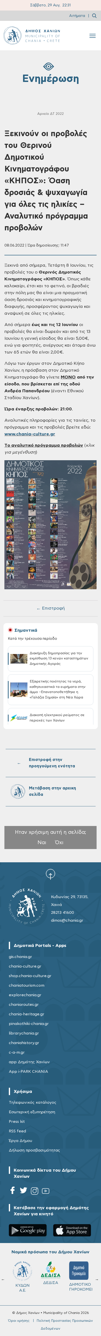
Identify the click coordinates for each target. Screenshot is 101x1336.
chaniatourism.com (26, 985)
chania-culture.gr (25, 966)
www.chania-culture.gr (29, 434)
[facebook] (12, 1191)
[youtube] (45, 1191)
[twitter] (23, 1191)
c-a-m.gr (17, 1052)
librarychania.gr (24, 1033)
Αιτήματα (77, 16)
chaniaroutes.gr (24, 1005)
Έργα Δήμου (20, 1141)
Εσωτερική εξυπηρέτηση (32, 1112)
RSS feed (17, 1131)
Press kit (17, 1122)
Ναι (42, 842)
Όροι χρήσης (18, 1321)
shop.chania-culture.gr (30, 976)
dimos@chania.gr (67, 920)
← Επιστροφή (50, 608)
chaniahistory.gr (24, 1043)
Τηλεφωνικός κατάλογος (32, 1102)
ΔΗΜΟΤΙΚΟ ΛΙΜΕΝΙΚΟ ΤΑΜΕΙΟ (24, 1289)
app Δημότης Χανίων (29, 1062)
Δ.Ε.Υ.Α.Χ (51, 1284)
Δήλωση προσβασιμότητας (34, 1150)
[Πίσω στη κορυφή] (50, 874)
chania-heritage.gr (26, 1014)
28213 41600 (62, 913)
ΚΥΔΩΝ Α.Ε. (79, 1288)
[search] (94, 15)
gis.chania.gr (20, 957)
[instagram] (34, 1191)
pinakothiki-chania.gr (29, 1024)
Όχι (59, 842)
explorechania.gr (25, 995)
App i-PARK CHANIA (28, 1072)
